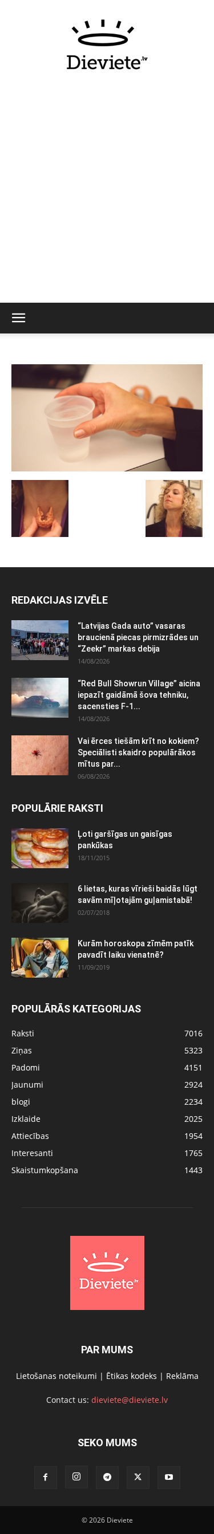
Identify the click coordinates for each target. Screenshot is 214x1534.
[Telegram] (107, 1477)
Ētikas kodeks (131, 1375)
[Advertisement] (107, 193)
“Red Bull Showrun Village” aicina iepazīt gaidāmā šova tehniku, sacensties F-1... (139, 695)
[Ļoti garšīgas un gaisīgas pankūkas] (39, 848)
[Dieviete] (107, 44)
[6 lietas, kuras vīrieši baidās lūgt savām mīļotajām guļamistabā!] (39, 903)
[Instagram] (76, 1477)
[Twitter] (138, 1477)
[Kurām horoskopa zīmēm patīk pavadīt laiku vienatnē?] (39, 958)
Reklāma (182, 1375)
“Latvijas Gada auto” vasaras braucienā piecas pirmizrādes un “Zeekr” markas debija (138, 637)
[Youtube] (169, 1477)
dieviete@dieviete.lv (129, 1399)
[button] (18, 318)
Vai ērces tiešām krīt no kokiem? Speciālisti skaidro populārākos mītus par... (138, 752)
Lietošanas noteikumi (56, 1375)
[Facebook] (45, 1477)
